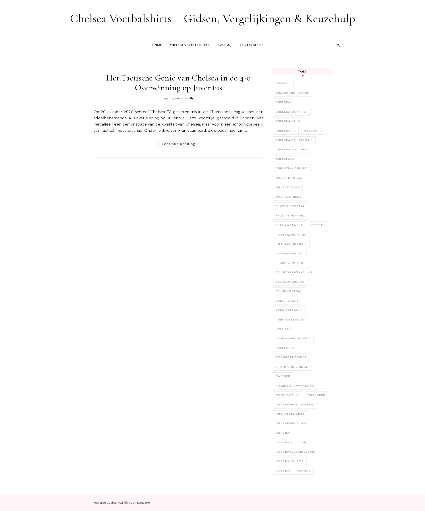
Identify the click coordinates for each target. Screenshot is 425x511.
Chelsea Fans (288, 121)
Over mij (224, 45)
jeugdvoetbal (289, 291)
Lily (190, 98)
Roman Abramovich (293, 338)
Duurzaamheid (289, 196)
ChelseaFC (313, 130)
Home (157, 45)
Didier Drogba (289, 177)
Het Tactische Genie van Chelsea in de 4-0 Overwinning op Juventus (178, 83)
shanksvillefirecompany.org (130, 502)
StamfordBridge (291, 357)
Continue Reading (178, 144)
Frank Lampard (289, 262)
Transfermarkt (290, 414)
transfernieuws (291, 423)
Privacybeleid (252, 45)
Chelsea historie (291, 149)
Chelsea (283, 102)
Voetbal (283, 432)
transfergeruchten (294, 404)
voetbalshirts (290, 461)
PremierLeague (289, 310)
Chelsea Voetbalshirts (189, 45)
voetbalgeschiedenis (295, 451)
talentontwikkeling (295, 385)
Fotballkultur (290, 253)
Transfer (316, 395)
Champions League (292, 92)
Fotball (318, 225)
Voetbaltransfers (293, 470)
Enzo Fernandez (290, 215)
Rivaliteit (285, 328)
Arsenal (283, 83)
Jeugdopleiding (290, 281)
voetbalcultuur (291, 442)
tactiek (283, 376)
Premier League (290, 319)
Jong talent (287, 300)
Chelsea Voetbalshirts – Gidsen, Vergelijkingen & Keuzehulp (212, 18)
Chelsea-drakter (292, 111)
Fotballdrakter (291, 234)
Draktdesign (288, 187)
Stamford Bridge (292, 366)
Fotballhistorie (291, 244)
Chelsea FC (286, 130)
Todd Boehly (287, 395)
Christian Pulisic (292, 168)
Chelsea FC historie (294, 140)
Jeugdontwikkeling (294, 272)
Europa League (289, 225)
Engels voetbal (290, 206)
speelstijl (285, 348)
